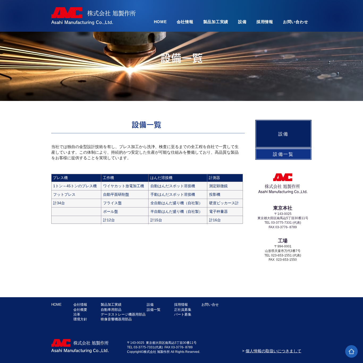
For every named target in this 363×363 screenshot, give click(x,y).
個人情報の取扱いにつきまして (273, 351)
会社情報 (80, 305)
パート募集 (182, 314)
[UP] (351, 351)
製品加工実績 (111, 305)
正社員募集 (182, 310)
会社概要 (80, 310)
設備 (150, 305)
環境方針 (80, 319)
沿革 (76, 314)
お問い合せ (210, 305)
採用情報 (181, 305)
